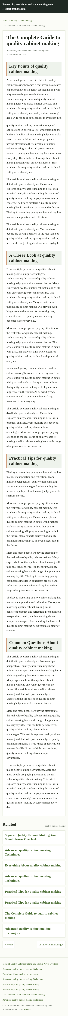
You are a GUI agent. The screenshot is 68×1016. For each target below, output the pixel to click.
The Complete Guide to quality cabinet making (24, 994)
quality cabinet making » (51, 944)
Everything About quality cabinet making (33, 865)
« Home (9, 944)
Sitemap (27, 1009)
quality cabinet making (21, 20)
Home (5, 20)
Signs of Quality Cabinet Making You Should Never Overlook (30, 964)
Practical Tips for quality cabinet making (33, 891)
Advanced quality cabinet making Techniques (23, 969)
